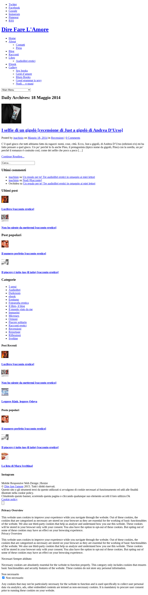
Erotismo (14, 299)
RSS (11, 20)
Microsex (14, 315)
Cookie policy (9, 499)
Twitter (13, 4)
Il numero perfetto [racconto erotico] (23, 253)
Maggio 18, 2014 (37, 137)
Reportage (14, 331)
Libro (12, 57)
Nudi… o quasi (24, 83)
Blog (11, 51)
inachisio (18, 137)
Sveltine (13, 338)
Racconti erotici (18, 325)
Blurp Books (23, 77)
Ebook (12, 64)
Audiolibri (14, 289)
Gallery (13, 67)
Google (13, 10)
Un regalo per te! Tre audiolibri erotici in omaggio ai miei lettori (59, 177)
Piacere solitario (18, 322)
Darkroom (14, 293)
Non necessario (14, 577)
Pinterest (13, 17)
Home (12, 38)
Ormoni (13, 319)
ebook (12, 296)
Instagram (14, 14)
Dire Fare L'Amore (25, 29)
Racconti (14, 54)
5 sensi (12, 286)
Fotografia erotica (19, 302)
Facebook (14, 7)
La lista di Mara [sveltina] (17, 465)
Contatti (20, 44)
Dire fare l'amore (13, 486)
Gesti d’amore (24, 73)
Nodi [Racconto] (32, 180)
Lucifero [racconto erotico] (17, 209)
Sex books (22, 70)
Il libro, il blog (17, 306)
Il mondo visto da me (21, 309)
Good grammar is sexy (29, 80)
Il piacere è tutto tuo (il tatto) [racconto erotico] (29, 272)
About (12, 41)
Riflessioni (15, 335)
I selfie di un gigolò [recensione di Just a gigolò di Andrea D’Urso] (62, 130)
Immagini (14, 312)
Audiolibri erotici (25, 60)
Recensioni (57, 137)
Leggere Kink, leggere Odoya (19, 401)
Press (19, 47)
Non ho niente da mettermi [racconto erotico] (28, 227)
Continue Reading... (12, 156)
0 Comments (73, 137)
